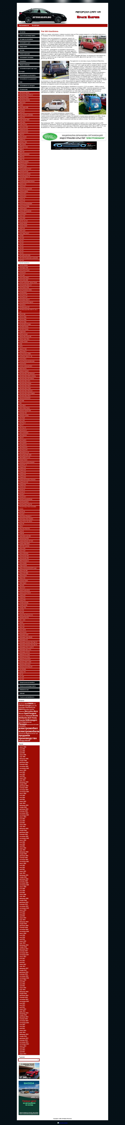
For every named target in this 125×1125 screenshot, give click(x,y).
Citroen (21, 705)
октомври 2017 (24, 953)
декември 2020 (24, 879)
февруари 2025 (24, 782)
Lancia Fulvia (22, 363)
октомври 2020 (24, 883)
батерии (36, 724)
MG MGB (21, 400)
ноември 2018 (24, 927)
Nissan (21, 713)
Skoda (35, 716)
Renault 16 (22, 511)
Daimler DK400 (23, 223)
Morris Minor (22, 405)
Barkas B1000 (23, 137)
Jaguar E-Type (23, 349)
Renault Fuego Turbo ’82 (25, 504)
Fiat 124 (21, 240)
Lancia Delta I (22, 358)
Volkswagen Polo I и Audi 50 (26, 647)
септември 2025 (24, 768)
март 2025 (22, 780)
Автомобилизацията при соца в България (28, 70)
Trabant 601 (22, 597)
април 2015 (23, 1009)
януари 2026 (23, 760)
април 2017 (23, 964)
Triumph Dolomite (23, 602)
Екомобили (23, 61)
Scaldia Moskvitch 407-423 (26, 541)
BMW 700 (21, 159)
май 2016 (22, 985)
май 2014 (22, 1028)
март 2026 (22, 756)
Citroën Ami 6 (22, 193)
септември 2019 (24, 908)
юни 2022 (22, 844)
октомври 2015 (24, 999)
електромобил (28, 728)
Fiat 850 (21, 235)
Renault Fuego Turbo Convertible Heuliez (27, 508)
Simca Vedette (23, 563)
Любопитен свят (24, 689)
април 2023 (23, 824)
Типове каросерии (25, 54)
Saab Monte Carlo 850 (25, 536)
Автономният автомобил (26, 57)
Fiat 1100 (21, 238)
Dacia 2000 (22, 218)
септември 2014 (24, 1022)
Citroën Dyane (23, 208)
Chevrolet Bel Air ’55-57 (25, 169)
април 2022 (23, 848)
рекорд (21, 740)
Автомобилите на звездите (27, 85)
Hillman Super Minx (24, 339)
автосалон (30, 724)
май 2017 (22, 962)
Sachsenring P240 (24, 538)
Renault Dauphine (24, 501)
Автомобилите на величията (28, 75)
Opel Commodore (23, 432)
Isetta (20, 344)
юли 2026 (22, 749)
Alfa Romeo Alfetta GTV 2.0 (26, 95)
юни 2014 (22, 1026)
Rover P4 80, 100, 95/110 (25, 521)
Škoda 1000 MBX (23, 573)
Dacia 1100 (22, 216)
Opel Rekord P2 (23, 450)
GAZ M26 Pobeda (23, 326)
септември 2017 (24, 954)
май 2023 (22, 822)
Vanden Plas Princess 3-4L (26, 615)
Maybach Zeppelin (24, 371)
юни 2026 (22, 751)
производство (28, 738)
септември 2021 (24, 861)
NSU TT (21, 425)
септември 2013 (24, 1044)
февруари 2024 (24, 805)
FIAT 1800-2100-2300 (24, 255)
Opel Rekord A (23, 445)
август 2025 (23, 770)
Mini (20, 403)
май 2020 (22, 892)
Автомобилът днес (25, 43)
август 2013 (23, 1046)
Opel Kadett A (22, 440)
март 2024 (22, 803)
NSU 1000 (22, 420)
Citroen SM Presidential (25, 211)
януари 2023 (23, 830)
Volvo (20, 722)
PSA (25, 715)
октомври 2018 (24, 929)
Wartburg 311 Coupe (24, 654)
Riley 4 (21, 526)
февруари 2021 (24, 875)
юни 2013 (22, 1050)
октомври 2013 (24, 1042)
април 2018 (23, 941)
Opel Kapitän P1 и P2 (24, 457)
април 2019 (23, 918)
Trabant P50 (22, 600)
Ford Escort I (22, 272)
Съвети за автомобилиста (27, 697)
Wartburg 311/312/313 (25, 659)
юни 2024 (22, 797)
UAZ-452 (21, 610)
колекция (21, 733)
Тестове (22, 50)
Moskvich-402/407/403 (25, 410)
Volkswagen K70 (23, 639)
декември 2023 (24, 809)
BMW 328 (21, 151)
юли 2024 (22, 795)
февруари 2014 (24, 1034)
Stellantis (23, 718)
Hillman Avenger (23, 334)
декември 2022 (24, 832)
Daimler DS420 (23, 225)
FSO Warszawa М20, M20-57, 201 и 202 (28, 311)
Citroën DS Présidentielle (25, 203)
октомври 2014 (24, 1020)
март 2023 (22, 826)
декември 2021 (24, 855)
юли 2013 (22, 1048)
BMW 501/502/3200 (24, 154)
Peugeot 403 (22, 472)
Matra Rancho (23, 368)
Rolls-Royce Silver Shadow (26, 518)
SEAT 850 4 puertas (24, 546)
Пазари (23, 724)
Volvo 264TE (22, 629)
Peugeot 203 (22, 467)
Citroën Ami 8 (22, 196)
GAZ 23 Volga (22, 319)
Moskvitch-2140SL (24, 415)
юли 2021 (22, 865)
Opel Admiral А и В (24, 452)
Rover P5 (21, 523)
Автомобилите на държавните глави (28, 80)
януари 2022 (23, 853)
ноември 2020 (24, 881)
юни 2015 (22, 1005)
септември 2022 (24, 838)
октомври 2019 (24, 906)
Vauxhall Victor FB (24, 617)
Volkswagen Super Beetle (25, 637)
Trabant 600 (22, 595)
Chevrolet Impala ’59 (24, 176)
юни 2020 (22, 890)
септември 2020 (24, 885)
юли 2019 (22, 912)
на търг (36, 733)
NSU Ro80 (22, 418)
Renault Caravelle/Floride (25, 499)
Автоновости (24, 25)
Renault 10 (22, 489)
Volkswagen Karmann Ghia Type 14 (28, 642)
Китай (29, 722)
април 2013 (23, 1053)
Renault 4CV (22, 497)
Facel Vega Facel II (24, 233)
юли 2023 (22, 818)
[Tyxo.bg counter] (63, 1123)
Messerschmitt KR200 (24, 398)
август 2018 (23, 933)
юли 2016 (22, 982)
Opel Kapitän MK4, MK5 (25, 455)
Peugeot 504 (22, 484)
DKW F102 (22, 228)
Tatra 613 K (22, 588)
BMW (30, 703)
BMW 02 (21, 149)
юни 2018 (22, 937)
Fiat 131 (21, 253)
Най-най (22, 693)
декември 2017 (24, 949)
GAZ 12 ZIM (22, 314)
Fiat (27, 707)
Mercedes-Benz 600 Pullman (26, 378)
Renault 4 (21, 494)
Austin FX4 (22, 117)
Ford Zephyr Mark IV (24, 299)
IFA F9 (21, 346)
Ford (30, 707)
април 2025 (23, 778)
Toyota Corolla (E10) (24, 590)
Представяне (23, 46)
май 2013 (22, 1051)
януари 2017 (23, 970)
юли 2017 (22, 958)
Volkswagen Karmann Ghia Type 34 (28, 644)
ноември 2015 (24, 997)
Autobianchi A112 (23, 132)
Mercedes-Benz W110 (24, 386)
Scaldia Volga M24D (24, 543)
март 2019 (22, 919)
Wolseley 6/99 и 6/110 (24, 664)
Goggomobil (22, 331)
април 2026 (23, 754)
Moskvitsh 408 (23, 413)
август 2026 (23, 747)
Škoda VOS (22, 578)
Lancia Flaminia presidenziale (26, 361)
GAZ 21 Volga (22, 316)
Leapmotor (21, 711)
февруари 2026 (24, 758)
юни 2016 (22, 984)
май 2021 (22, 869)
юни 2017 (22, 960)
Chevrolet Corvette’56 (24, 174)
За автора (35, 25)
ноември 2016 (24, 974)
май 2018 (22, 939)
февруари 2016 (24, 991)
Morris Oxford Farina (24, 408)
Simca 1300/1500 (23, 553)
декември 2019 (24, 902)
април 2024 (23, 801)
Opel (26, 713)
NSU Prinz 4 (22, 423)
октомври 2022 (24, 836)
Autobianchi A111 (23, 129)
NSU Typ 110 (22, 427)
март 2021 (22, 873)
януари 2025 (23, 784)
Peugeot (32, 713)
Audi (26, 704)
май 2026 (22, 753)
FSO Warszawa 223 (24, 307)
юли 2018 (22, 935)
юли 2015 (22, 1003)
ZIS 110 (21, 674)
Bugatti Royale (23, 166)
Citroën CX (22, 198)
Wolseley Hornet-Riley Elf (25, 666)
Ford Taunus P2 (23, 295)
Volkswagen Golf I (23, 634)
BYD (34, 703)
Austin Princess (23, 124)
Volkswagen (31, 720)
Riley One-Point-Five (24, 528)
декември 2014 (24, 1017)
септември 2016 (24, 978)
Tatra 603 (21, 585)
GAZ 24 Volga (22, 321)
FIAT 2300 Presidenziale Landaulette (28, 258)
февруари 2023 (24, 828)
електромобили (29, 731)
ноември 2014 (24, 1018)
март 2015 (22, 1011)
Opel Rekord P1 (23, 447)
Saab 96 (21, 531)
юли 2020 (22, 888)
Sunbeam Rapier (23, 580)
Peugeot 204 (22, 469)
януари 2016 (23, 993)
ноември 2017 (24, 951)
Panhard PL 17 (23, 464)
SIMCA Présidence (24, 560)
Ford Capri (22, 275)
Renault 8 (21, 514)
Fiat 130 (21, 250)
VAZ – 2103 (22, 620)
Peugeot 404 (22, 474)
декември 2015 (24, 995)
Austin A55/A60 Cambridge (26, 114)
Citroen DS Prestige (24, 206)
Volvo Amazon (23, 632)
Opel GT (21, 437)
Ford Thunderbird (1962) (25, 290)
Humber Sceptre (23, 341)
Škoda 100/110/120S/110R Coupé (28, 568)
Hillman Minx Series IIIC (25, 336)
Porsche (21, 716)
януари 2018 (23, 947)
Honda (33, 707)
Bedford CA (22, 139)
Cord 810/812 (22, 213)
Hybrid (21, 709)
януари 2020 (23, 900)
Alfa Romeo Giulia (24, 97)
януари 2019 (23, 923)
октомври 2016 (24, 976)
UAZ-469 (21, 612)
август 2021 (23, 863)
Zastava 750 (22, 671)
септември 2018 (24, 931)
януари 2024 (23, 807)
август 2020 (23, 886)
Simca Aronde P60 (24, 558)
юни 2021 (22, 867)
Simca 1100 (22, 551)
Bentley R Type (23, 142)
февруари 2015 (24, 1013)
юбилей (27, 740)
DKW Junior (22, 230)
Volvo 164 (21, 627)
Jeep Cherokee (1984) (25, 353)
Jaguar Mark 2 (23, 351)
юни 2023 (22, 821)
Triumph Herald (23, 605)
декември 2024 (24, 786)
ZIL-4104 (21, 679)
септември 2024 (24, 791)
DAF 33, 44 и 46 (23, 221)
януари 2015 (23, 1015)
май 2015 (22, 1007)
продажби (24, 735)
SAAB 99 (21, 533)
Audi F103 (22, 112)
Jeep (30, 709)
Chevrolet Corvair (23, 171)
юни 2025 (22, 774)
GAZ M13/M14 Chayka (25, 324)
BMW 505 (21, 156)
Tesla (34, 718)
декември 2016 (24, 972)
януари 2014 (23, 1036)
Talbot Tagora (22, 583)
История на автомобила (26, 39)
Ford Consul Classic (24, 270)
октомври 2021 (24, 859)
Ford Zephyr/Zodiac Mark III (26, 302)
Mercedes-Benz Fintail (25, 388)
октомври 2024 (24, 789)
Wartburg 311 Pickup (24, 657)
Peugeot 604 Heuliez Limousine (27, 479)
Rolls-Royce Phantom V (25, 516)
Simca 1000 (22, 548)
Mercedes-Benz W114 (24, 395)
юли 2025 (22, 772)
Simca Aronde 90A (24, 555)
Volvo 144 (21, 625)
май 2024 (22, 799)
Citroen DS (22, 201)
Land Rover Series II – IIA (25, 356)
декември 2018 (24, 925)
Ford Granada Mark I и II (25, 285)
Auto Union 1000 (23, 127)
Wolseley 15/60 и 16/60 (25, 662)
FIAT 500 (21, 260)
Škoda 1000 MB (23, 570)
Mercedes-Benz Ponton (25, 383)
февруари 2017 (24, 968)
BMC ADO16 (22, 144)
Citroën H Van (22, 184)
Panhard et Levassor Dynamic (26, 462)
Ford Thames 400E (24, 287)
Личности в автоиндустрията (28, 686)
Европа (24, 722)
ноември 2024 (24, 787)
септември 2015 (24, 1001)
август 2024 (23, 793)
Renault (29, 716)
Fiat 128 (21, 248)
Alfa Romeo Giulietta (24, 100)
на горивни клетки (28, 733)
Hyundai (26, 709)
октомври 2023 (24, 813)
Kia (33, 709)
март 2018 (22, 943)
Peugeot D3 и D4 (23, 482)
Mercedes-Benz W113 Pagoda (27, 393)
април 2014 (23, 1030)
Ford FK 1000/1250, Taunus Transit (28, 282)
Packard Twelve (23, 460)
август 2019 (23, 910)
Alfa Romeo (21, 703)
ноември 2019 (24, 904)
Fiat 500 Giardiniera (24, 262)
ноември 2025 (24, 764)
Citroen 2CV (22, 186)
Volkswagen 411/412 (24, 652)
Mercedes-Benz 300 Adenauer (27, 373)
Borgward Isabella (24, 161)
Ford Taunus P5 (23, 297)
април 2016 (23, 987)
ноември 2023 (24, 811)
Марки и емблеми (24, 65)
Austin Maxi (22, 122)
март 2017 (22, 966)
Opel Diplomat (23, 435)
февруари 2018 (24, 945)
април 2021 (23, 871)
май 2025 (22, 776)
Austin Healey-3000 (24, 119)
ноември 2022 (24, 834)
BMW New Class (23, 147)
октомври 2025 (24, 766)
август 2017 (23, 956)
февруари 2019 (24, 921)
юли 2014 (22, 1024)
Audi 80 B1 (22, 110)
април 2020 (23, 894)
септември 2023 (24, 815)
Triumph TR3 (22, 607)
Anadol (21, 105)
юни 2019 (22, 914)
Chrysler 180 (22, 179)
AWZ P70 (21, 134)
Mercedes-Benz (31, 711)
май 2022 (22, 846)
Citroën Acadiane (23, 191)
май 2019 (22, 916)
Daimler (33, 705)
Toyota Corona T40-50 (25, 592)
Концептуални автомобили (27, 682)
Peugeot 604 (22, 477)
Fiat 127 (21, 245)
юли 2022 (22, 842)
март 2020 (22, 896)
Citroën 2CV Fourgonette (25, 188)
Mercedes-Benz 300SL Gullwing (27, 376)
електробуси (22, 726)
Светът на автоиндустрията (27, 35)
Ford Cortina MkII (23, 280)
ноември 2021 (24, 857)
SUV (30, 718)
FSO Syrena (22, 304)
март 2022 (22, 850)
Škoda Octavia (23, 575)
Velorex (21, 622)
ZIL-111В (21, 676)
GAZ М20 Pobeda (23, 329)
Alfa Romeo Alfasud (24, 92)
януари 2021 (23, 877)
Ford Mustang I (23, 292)
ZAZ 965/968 (22, 669)
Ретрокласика (24, 89)
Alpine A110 (22, 102)
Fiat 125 (21, 243)
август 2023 (23, 817)
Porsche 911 (22, 487)
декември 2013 (24, 1038)
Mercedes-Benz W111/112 (25, 390)
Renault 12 (22, 492)
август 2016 (23, 980)
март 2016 (22, 989)
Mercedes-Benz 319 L (24, 381)
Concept (28, 705)
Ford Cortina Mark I (24, 277)
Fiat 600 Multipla (23, 265)
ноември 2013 (24, 1040)
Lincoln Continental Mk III (25, 366)
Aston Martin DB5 (23, 107)
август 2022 (23, 840)
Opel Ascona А (23, 430)
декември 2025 (24, 762)
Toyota (22, 720)
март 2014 (22, 1032)
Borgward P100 (23, 164)
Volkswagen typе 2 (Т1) (25, 649)
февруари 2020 (24, 898)
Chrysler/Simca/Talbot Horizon (27, 181)
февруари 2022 (24, 852)
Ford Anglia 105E (23, 267)
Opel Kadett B (22, 442)
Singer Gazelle (23, 565)
